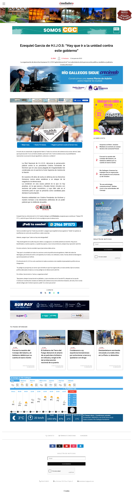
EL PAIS (53, 58)
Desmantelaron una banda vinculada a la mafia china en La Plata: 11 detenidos (109, 352)
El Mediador (65, 58)
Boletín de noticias (103, 239)
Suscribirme (108, 249)
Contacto (50, 435)
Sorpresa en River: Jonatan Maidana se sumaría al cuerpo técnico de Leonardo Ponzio (110, 147)
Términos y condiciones (68, 435)
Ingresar (84, 435)
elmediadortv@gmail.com (86, 481)
